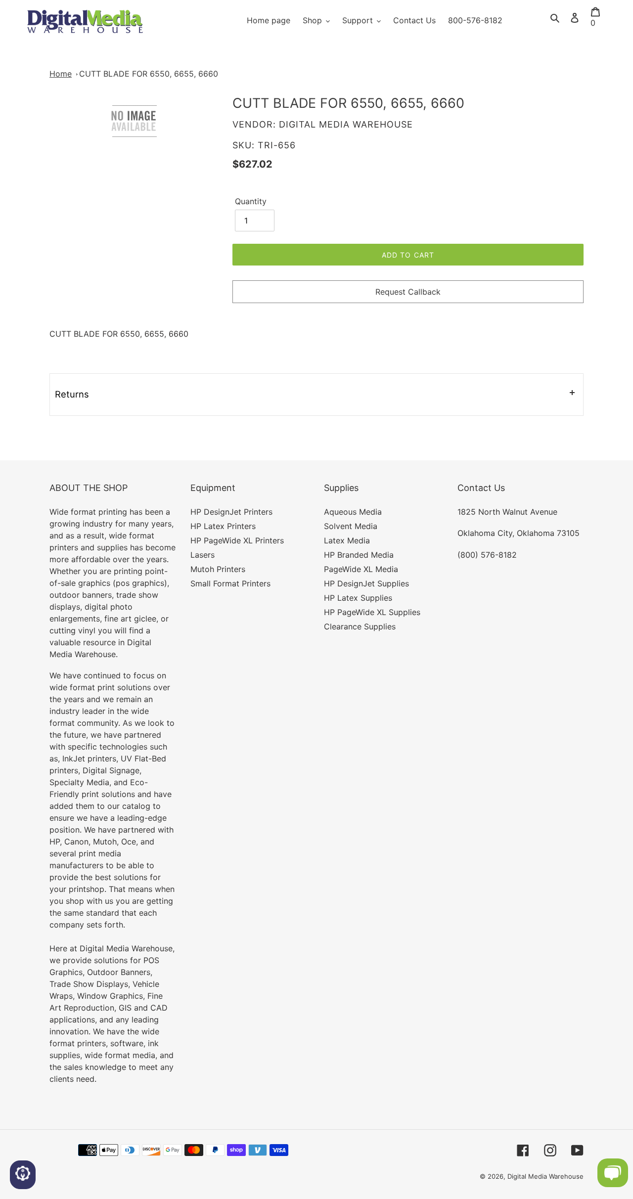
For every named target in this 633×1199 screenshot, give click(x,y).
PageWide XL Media (361, 569)
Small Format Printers (230, 583)
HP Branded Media (359, 555)
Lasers (202, 555)
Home (60, 74)
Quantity (251, 201)
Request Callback (408, 292)
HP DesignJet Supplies (366, 583)
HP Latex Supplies (358, 598)
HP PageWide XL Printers (237, 540)
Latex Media (347, 540)
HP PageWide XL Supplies (372, 612)
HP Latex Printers (223, 526)
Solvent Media (350, 526)
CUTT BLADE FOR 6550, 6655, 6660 (148, 74)
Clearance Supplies (360, 626)
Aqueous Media (353, 512)
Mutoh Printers (217, 569)
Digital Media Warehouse (545, 1176)
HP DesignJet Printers (231, 512)
